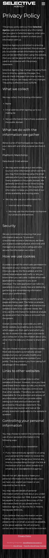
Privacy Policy (24, 536)
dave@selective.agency (30, 469)
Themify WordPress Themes (35, 546)
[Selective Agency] (19, 6)
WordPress (17, 546)
